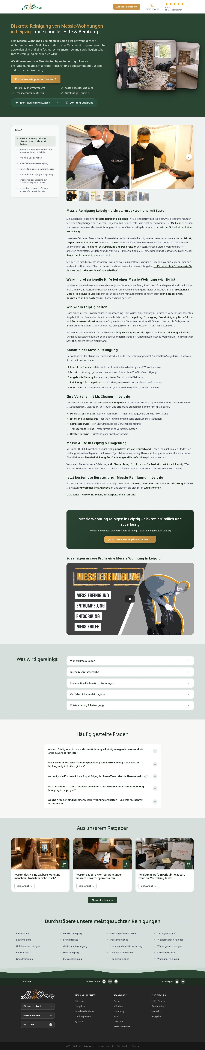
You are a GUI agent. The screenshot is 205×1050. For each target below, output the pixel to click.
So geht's (80, 1006)
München (118, 1006)
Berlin (117, 1000)
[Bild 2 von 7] (83, 195)
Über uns (80, 1000)
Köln (116, 1016)
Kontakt (156, 1011)
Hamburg (119, 1011)
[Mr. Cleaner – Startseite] (37, 994)
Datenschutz (90, 1046)
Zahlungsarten (83, 1016)
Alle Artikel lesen (102, 899)
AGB (68, 1046)
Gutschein (29, 1024)
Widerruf (77, 1046)
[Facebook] (104, 981)
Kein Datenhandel (120, 1046)
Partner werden (32, 1015)
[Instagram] (110, 981)
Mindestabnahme (84, 1011)
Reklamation (158, 1006)
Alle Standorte (122, 1026)
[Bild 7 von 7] (144, 195)
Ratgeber (157, 1016)
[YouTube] (116, 981)
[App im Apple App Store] (177, 981)
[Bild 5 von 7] (120, 195)
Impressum (104, 1046)
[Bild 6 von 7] (132, 195)
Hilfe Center (158, 1000)
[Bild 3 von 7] (95, 195)
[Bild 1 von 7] (71, 195)
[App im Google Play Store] (183, 981)
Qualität (79, 1021)
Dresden (118, 1021)
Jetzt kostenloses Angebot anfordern (130, 539)
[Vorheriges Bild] (71, 157)
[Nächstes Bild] (189, 157)
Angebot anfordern (126, 6)
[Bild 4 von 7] (107, 195)
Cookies (135, 1046)
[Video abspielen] (130, 599)
